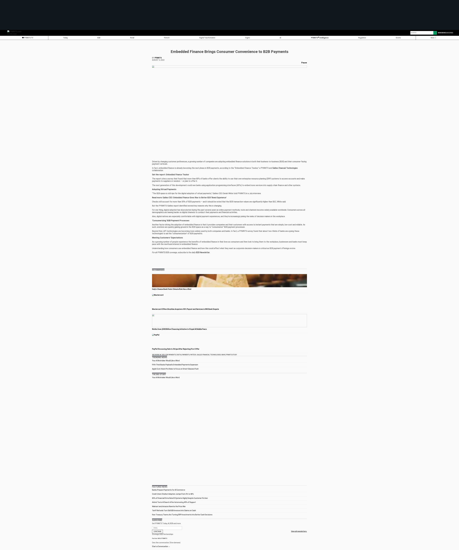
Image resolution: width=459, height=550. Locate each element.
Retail (132, 38)
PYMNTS (158, 58)
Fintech (166, 38)
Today (65, 38)
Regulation (362, 38)
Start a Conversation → (161, 546)
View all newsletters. (299, 531)
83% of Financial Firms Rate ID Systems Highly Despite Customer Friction (180, 498)
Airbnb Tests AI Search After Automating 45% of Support (174, 502)
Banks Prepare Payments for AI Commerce (168, 490)
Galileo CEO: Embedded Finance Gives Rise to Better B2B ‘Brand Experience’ (194, 197)
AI (280, 38)
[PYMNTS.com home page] (15, 32)
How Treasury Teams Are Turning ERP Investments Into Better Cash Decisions (182, 515)
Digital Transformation (207, 38)
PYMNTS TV (28, 38)
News (223, 355)
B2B (98, 38)
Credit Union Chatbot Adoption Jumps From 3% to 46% (173, 494)
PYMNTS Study (231, 355)
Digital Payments (183, 355)
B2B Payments (170, 355)
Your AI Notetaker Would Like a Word (166, 361)
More (433, 38)
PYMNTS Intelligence (319, 38)
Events (398, 38)
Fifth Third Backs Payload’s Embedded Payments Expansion (175, 365)
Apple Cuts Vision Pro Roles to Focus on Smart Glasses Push (175, 369)
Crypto (247, 38)
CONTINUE (157, 531)
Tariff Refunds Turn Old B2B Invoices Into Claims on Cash (174, 510)
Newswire (442, 33)
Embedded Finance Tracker (177, 174)
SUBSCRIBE (449, 33)
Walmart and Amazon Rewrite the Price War (169, 506)
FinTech (193, 355)
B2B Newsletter (203, 252)
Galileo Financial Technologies (285, 168)
